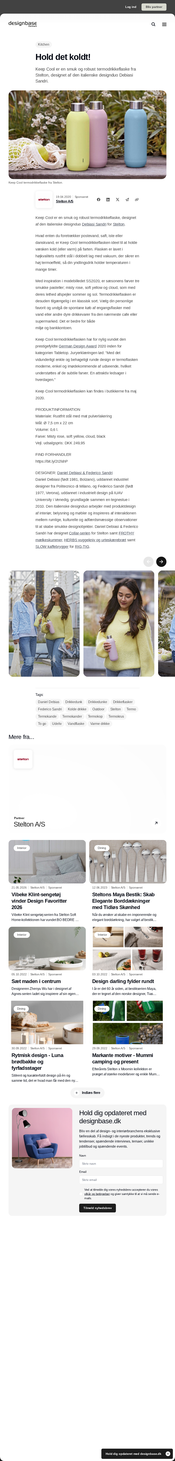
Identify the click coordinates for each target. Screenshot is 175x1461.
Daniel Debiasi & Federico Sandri (84, 473)
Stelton (119, 224)
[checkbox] (81, 1194)
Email (82, 1171)
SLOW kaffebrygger (52, 546)
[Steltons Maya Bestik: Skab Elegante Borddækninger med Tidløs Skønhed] (127, 881)
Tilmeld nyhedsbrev (97, 1208)
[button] (156, 823)
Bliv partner (154, 7)
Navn (82, 1155)
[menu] (164, 24)
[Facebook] (98, 199)
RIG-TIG (82, 546)
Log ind (130, 7)
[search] (153, 24)
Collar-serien (79, 533)
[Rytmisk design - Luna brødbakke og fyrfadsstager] (47, 1042)
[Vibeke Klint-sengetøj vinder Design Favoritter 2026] (47, 881)
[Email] (127, 199)
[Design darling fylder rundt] (127, 961)
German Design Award (78, 346)
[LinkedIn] (108, 199)
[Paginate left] (148, 562)
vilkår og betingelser (97, 1194)
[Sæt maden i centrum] (47, 961)
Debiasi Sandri (94, 224)
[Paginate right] (161, 562)
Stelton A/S (64, 201)
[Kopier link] (137, 199)
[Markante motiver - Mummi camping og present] (127, 1039)
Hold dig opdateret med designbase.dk (134, 1453)
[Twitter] (117, 199)
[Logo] (23, 24)
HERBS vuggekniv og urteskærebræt (95, 540)
